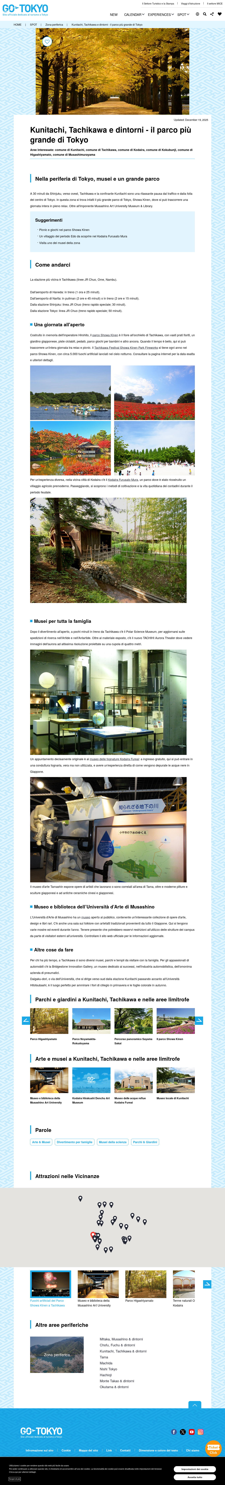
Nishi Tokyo (108, 1368)
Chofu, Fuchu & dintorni (117, 1344)
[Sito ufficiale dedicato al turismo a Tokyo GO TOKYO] (25, 10)
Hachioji (106, 1374)
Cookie (66, 1450)
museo (85, 917)
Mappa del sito (88, 1450)
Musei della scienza (113, 1142)
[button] (134, 15)
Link (109, 1450)
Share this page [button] (212, 14)
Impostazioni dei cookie (195, 1469)
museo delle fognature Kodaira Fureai (114, 759)
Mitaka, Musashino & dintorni (121, 1338)
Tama (104, 1356)
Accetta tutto (195, 1477)
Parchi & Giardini (145, 1142)
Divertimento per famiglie (74, 1142)
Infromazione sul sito (39, 1450)
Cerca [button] (204, 14)
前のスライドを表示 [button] (26, 1021)
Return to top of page (194, 1405)
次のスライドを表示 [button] (199, 1021)
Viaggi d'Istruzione (190, 3)
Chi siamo (192, 1450)
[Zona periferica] (57, 1339)
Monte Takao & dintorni (117, 1380)
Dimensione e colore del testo (158, 1450)
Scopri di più (14, 1479)
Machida (106, 1362)
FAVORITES (220, 14)
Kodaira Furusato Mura (123, 479)
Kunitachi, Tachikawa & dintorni (123, 1350)
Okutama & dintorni (114, 1386)
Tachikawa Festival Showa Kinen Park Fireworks (126, 347)
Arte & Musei (41, 1142)
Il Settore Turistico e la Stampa (158, 3)
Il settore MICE (215, 3)
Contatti (125, 1450)
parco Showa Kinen (105, 335)
